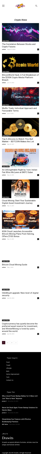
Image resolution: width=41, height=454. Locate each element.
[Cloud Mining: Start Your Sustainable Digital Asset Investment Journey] (20, 188)
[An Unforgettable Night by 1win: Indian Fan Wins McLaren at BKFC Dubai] (20, 158)
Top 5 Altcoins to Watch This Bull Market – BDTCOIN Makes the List (18, 140)
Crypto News (6, 40)
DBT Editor (5, 424)
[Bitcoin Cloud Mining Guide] (20, 253)
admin (4, 49)
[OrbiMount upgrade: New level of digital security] (20, 281)
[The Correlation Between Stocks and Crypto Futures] (20, 32)
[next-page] (16, 342)
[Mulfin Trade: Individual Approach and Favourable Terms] (20, 96)
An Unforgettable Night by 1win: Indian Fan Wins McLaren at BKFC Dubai (19, 171)
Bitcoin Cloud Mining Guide (14, 264)
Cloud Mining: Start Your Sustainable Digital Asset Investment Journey (19, 201)
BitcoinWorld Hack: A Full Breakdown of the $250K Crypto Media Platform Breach (20, 77)
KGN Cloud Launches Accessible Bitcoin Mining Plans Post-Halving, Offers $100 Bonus (18, 234)
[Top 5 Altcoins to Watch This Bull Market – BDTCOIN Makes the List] (20, 127)
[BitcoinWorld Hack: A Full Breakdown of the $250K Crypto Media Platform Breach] (20, 63)
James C (4, 401)
